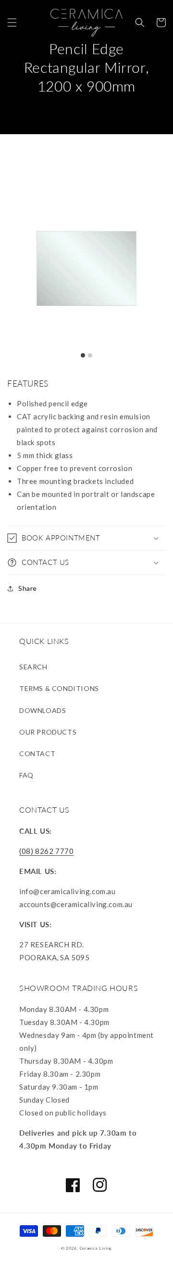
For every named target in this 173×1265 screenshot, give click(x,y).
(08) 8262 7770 (46, 851)
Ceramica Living (96, 1248)
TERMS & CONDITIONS (59, 688)
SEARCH (33, 667)
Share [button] (27, 588)
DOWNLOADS (42, 710)
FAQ (26, 775)
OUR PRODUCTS (47, 732)
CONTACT (37, 753)
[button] (12, 22)
